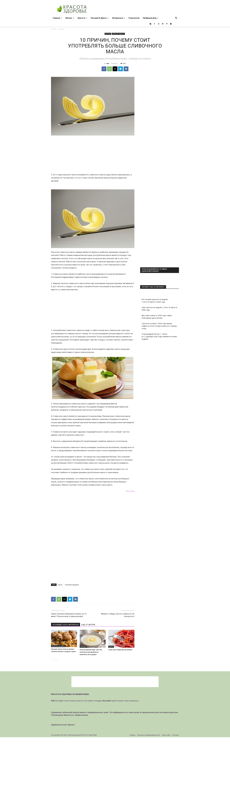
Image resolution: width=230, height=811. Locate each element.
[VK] (126, 68)
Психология (134, 18)
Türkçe (126, 701)
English (61, 701)
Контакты (175, 735)
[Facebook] (154, 24)
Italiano (91, 701)
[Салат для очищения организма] (121, 639)
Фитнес (68, 18)
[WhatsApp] (109, 68)
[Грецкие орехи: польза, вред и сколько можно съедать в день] (64, 638)
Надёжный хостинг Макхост (63, 724)
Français (72, 701)
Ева (108, 63)
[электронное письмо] (115, 68)
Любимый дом (150, 18)
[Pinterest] (167, 24)
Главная (56, 18)
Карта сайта (166, 735)
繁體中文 (54, 701)
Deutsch (79, 701)
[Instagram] (158, 24)
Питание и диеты (99, 18)
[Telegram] (171, 24)
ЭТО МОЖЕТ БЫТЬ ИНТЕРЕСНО (65, 625)
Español (114, 701)
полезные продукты (72, 585)
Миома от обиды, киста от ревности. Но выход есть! (117, 615)
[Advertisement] (92, 155)
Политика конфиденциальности (148, 735)
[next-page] (56, 659)
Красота (81, 18)
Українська (134, 701)
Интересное (117, 18)
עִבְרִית (85, 701)
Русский (106, 701)
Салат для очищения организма (120, 650)
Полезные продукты (118, 34)
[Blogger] (150, 24)
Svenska (120, 701)
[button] (176, 18)
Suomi (66, 701)
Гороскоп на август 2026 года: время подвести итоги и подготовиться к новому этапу (159, 326)
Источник (130, 491)
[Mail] (162, 24)
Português (98, 701)
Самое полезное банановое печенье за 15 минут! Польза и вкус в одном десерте (68, 615)
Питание (107, 34)
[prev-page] (52, 659)
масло (60, 585)
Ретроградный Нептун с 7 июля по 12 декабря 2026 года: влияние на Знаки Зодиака (159, 336)
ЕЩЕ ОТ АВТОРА (88, 625)
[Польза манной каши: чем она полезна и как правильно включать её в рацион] (93, 639)
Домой (53, 29)
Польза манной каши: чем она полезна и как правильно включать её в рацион (91, 652)
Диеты (111, 646)
